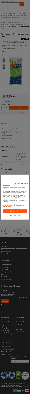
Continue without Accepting (21, 183)
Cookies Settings (15, 215)
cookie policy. (8, 206)
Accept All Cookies (15, 211)
